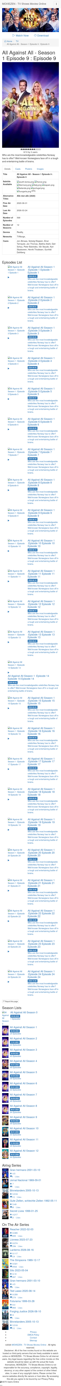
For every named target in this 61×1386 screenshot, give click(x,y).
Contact (33, 1337)
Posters (28, 168)
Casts (17, 168)
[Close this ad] (1, 1385)
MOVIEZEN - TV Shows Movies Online (24, 3)
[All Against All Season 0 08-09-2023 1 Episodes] (30, 1024)
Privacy (33, 1331)
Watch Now (22, 35)
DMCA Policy (33, 1334)
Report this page (11, 1001)
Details (7, 168)
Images (40, 168)
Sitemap (33, 1340)
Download (43, 35)
